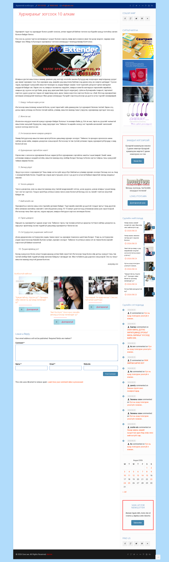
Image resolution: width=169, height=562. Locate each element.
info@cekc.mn (67, 5)
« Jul (124, 492)
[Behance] (152, 6)
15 (147, 475)
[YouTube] (139, 6)
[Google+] (133, 6)
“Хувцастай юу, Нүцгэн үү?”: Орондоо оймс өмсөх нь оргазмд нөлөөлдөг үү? (31, 299)
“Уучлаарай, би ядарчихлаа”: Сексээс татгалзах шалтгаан (101, 298)
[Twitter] (136, 6)
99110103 (42, 5)
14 (142, 475)
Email (52, 364)
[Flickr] (143, 6)
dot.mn (49, 554)
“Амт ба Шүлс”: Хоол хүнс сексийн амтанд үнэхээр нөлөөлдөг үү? (65, 313)
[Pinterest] (146, 6)
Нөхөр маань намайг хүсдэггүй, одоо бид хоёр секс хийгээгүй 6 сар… (140, 433)
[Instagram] (149, 6)
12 (134, 475)
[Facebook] (130, 6)
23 (151, 479)
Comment (19, 343)
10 (125, 475)
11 (129, 475)
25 (129, 483)
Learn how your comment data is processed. (65, 382)
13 (138, 475)
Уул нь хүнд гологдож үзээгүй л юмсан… (138, 316)
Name (18, 364)
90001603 (54, 5)
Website (87, 364)
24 (125, 483)
